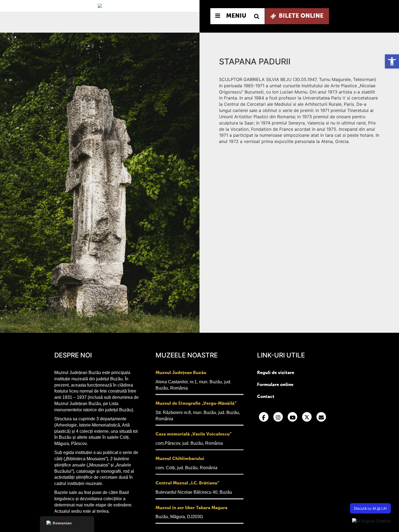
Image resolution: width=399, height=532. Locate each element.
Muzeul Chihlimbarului (180, 459)
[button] (392, 61)
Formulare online (275, 385)
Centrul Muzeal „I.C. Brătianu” (187, 483)
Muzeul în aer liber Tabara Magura (191, 508)
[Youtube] (292, 417)
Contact (265, 397)
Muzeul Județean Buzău (181, 373)
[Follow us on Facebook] (263, 417)
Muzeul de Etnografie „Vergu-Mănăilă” (196, 404)
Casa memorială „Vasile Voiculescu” (194, 434)
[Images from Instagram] (278, 417)
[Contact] (321, 417)
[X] (307, 417)
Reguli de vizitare (275, 373)
